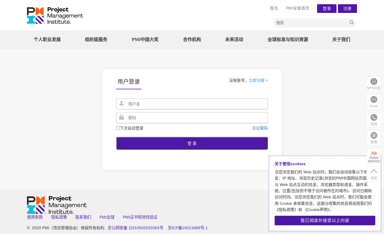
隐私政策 (59, 217)
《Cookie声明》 (315, 209)
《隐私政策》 (286, 209)
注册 (347, 8)
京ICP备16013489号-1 (188, 228)
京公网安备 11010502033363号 (135, 228)
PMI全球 (107, 217)
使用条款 (35, 217)
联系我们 (83, 217)
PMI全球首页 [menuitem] (297, 8)
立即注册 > (258, 80)
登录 (327, 8)
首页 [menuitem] (274, 8)
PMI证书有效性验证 (140, 217)
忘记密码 (260, 128)
